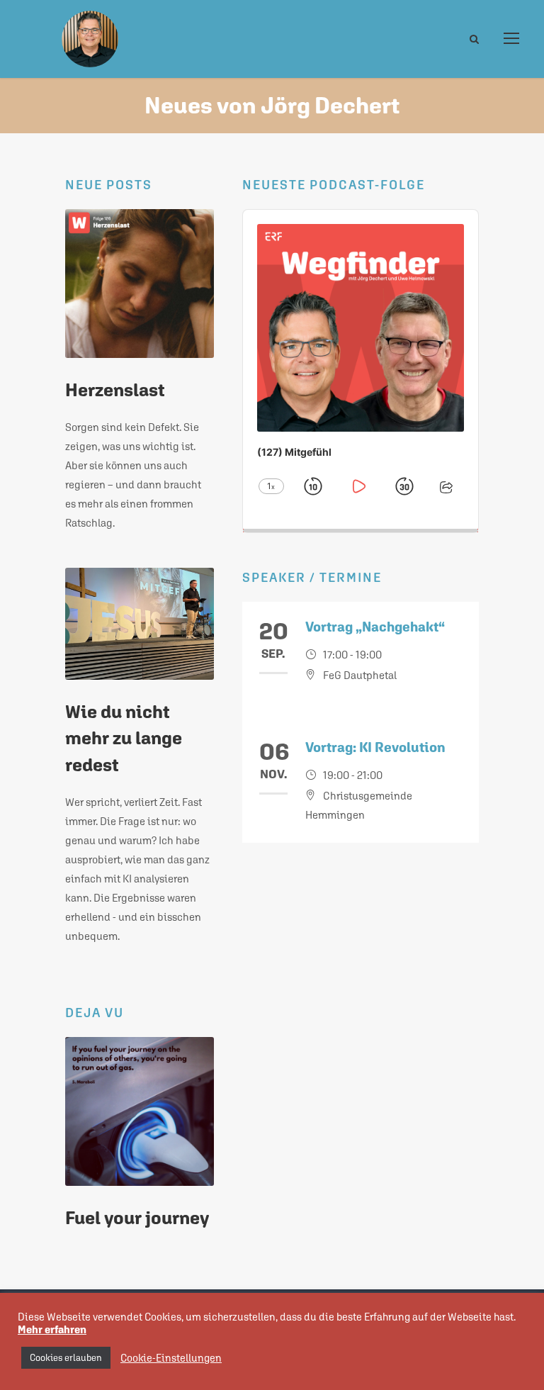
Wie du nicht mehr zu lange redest (123, 738)
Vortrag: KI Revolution (375, 747)
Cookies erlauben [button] (66, 1357)
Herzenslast (114, 389)
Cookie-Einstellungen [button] (171, 1358)
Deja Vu (94, 1012)
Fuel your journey (137, 1217)
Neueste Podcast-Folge (333, 184)
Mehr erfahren (52, 1329)
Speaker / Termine (312, 577)
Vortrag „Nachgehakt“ (375, 626)
